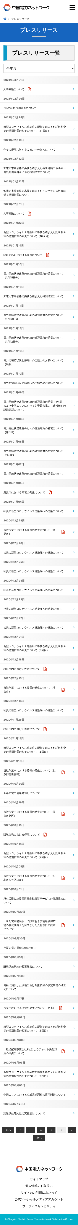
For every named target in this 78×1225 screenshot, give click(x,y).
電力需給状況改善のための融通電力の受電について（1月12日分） (33, 339)
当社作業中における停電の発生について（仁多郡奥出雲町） (29, 772)
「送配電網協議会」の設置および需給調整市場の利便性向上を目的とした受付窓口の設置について (29, 925)
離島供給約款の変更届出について (22, 966)
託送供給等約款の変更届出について (24, 1113)
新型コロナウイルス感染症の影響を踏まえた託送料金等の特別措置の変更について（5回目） (34, 1073)
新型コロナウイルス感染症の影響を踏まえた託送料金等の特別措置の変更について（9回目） (34, 648)
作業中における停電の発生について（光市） (29, 1008)
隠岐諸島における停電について (21, 834)
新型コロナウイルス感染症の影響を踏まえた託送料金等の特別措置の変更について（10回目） (34, 234)
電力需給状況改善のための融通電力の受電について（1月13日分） (33, 317)
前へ (8, 1130)
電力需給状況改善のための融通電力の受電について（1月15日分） (33, 275)
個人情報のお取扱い (39, 1186)
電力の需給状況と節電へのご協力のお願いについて (33, 383)
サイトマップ (39, 1179)
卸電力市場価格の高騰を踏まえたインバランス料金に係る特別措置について (34, 192)
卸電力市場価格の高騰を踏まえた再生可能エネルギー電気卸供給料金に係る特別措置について (34, 170)
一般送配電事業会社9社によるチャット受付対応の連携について (30, 1051)
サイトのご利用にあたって (39, 1192)
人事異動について (13, 89)
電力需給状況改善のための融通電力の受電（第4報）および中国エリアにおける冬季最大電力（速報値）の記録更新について (34, 405)
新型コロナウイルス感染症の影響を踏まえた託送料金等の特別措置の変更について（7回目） (34, 855)
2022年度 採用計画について (19, 108)
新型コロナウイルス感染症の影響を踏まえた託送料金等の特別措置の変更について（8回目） (34, 749)
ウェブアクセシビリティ (39, 1206)
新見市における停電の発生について (24, 492)
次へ (39, 1137)
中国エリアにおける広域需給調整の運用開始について (34, 1094)
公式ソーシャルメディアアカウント (39, 1199)
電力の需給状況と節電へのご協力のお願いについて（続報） (33, 362)
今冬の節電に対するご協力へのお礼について (29, 149)
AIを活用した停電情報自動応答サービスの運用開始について (34, 900)
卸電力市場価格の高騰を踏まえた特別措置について (33, 296)
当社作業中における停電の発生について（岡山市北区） (29, 813)
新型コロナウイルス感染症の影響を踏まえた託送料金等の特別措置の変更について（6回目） (34, 1028)
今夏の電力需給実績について (20, 947)
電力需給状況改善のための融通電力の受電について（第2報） (33, 452)
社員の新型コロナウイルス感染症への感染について (33, 511)
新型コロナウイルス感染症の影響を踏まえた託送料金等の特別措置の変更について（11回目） (34, 128)
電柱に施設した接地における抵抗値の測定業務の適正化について (34, 987)
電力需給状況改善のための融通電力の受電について (33, 473)
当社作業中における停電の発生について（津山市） (29, 689)
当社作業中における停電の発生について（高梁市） (29, 531)
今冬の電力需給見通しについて (21, 793)
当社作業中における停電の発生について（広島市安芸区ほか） (29, 877)
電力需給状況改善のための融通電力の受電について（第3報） (33, 430)
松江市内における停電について (21, 668)
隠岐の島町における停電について (22, 254)
